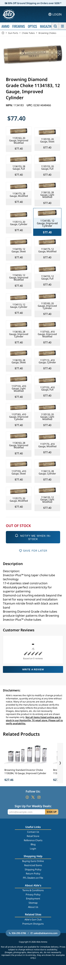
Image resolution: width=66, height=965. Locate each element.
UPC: (30, 105)
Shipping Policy (33, 869)
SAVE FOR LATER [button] (35, 550)
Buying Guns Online (33, 861)
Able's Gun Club (33, 919)
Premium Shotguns (33, 923)
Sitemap (33, 902)
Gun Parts (13, 33)
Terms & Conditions (33, 890)
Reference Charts (33, 840)
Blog (33, 844)
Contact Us (33, 831)
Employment (33, 898)
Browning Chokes (47, 33)
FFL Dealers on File (33, 877)
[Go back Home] (2, 33)
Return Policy (33, 873)
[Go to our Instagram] (38, 797)
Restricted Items (33, 865)
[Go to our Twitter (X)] (33, 797)
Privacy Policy (33, 894)
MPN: (9, 105)
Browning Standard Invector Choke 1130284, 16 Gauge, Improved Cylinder (25, 771)
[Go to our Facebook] (27, 797)
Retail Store (33, 836)
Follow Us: (33, 791)
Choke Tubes (28, 33)
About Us (33, 907)
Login (33, 848)
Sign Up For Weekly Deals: (33, 806)
